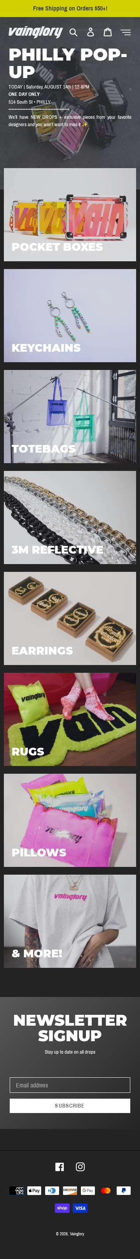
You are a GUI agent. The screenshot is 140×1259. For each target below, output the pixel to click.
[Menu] (125, 32)
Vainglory (77, 1233)
